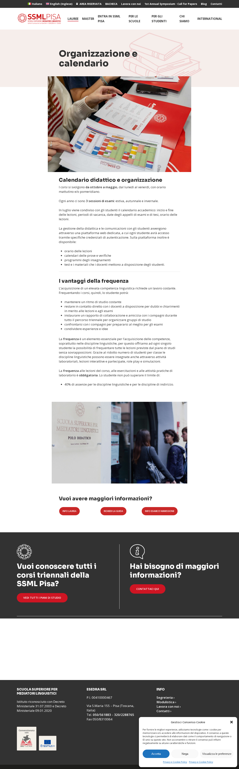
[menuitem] (35, 4)
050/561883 (102, 715)
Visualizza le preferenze (216, 753)
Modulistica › (166, 702)
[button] (231, 722)
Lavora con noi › (168, 706)
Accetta (156, 753)
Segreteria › (165, 697)
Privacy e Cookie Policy (175, 762)
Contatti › (163, 711)
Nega (185, 753)
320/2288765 (124, 715)
